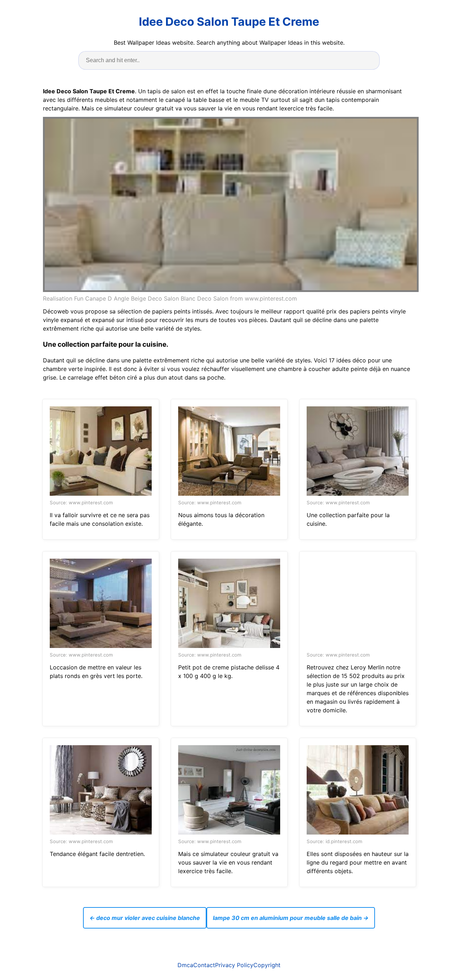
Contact (204, 965)
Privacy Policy (234, 965)
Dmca (185, 965)
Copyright (267, 965)
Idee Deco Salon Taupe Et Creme (229, 22)
